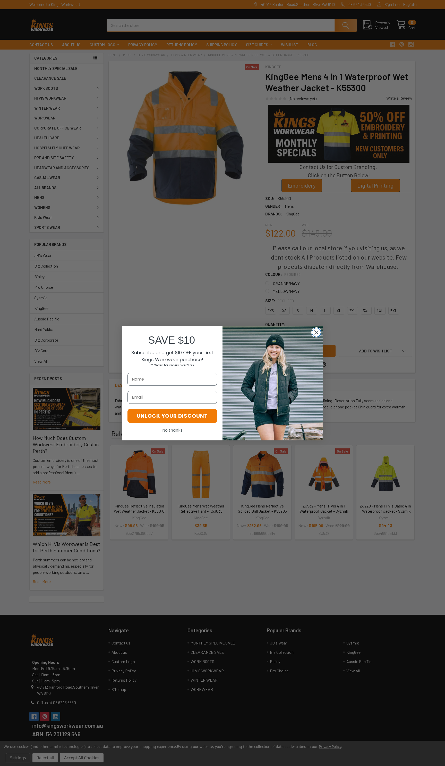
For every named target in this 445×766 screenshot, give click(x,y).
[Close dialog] (316, 332)
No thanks (172, 430)
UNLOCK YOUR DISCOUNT (172, 416)
